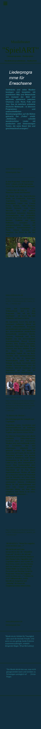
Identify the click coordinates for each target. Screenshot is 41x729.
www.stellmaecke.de (14, 169)
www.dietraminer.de (14, 621)
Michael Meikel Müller (25, 432)
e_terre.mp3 (10, 410)
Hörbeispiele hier (13, 172)
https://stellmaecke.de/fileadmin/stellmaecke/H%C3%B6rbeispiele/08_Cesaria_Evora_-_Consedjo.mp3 (20, 301)
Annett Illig (10, 186)
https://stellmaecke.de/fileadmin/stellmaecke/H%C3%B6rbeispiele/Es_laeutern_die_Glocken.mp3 (20, 532)
